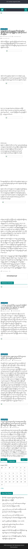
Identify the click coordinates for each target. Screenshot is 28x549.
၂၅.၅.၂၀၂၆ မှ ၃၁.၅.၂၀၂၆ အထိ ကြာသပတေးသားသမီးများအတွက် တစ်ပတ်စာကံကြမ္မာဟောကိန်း (14, 516)
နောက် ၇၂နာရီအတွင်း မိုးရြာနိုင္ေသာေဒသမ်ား (13, 521)
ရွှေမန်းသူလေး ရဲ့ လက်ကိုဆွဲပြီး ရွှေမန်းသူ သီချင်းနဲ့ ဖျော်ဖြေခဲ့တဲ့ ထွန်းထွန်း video (14, 537)
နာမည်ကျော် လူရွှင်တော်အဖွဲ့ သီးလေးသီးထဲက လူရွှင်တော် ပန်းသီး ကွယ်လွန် (13, 526)
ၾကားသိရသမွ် (4, 29)
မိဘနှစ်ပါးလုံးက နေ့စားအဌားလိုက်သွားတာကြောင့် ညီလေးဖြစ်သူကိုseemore (13, 357)
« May (2, 488)
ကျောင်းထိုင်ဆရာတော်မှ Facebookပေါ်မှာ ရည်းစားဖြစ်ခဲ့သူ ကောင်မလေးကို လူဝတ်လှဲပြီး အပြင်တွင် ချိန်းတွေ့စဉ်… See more (13, 423)
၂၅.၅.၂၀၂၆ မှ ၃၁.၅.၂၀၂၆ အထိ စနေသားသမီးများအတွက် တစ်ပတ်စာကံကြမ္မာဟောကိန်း (14, 505)
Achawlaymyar (17, 36)
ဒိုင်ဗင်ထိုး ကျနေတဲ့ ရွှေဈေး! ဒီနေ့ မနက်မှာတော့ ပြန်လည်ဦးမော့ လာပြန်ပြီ (13, 499)
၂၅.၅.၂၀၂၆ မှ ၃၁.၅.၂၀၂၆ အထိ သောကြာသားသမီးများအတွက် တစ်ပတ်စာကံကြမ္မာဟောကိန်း (14, 511)
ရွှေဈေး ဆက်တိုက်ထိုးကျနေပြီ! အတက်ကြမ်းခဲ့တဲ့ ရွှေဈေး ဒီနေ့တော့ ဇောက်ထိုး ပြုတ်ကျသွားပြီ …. (14, 531)
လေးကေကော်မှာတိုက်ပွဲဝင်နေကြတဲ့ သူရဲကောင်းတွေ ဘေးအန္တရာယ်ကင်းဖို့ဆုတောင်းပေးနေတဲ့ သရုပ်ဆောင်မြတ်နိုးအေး (24, 459)
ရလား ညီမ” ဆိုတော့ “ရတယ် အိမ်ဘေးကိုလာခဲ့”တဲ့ (5, 459)
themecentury (14, 547)
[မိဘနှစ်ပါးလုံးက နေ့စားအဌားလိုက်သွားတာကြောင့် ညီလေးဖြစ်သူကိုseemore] (14, 345)
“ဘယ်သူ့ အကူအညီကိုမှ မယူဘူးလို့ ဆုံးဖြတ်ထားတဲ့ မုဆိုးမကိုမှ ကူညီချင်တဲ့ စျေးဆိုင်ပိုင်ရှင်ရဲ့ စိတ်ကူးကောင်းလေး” (14, 307)
